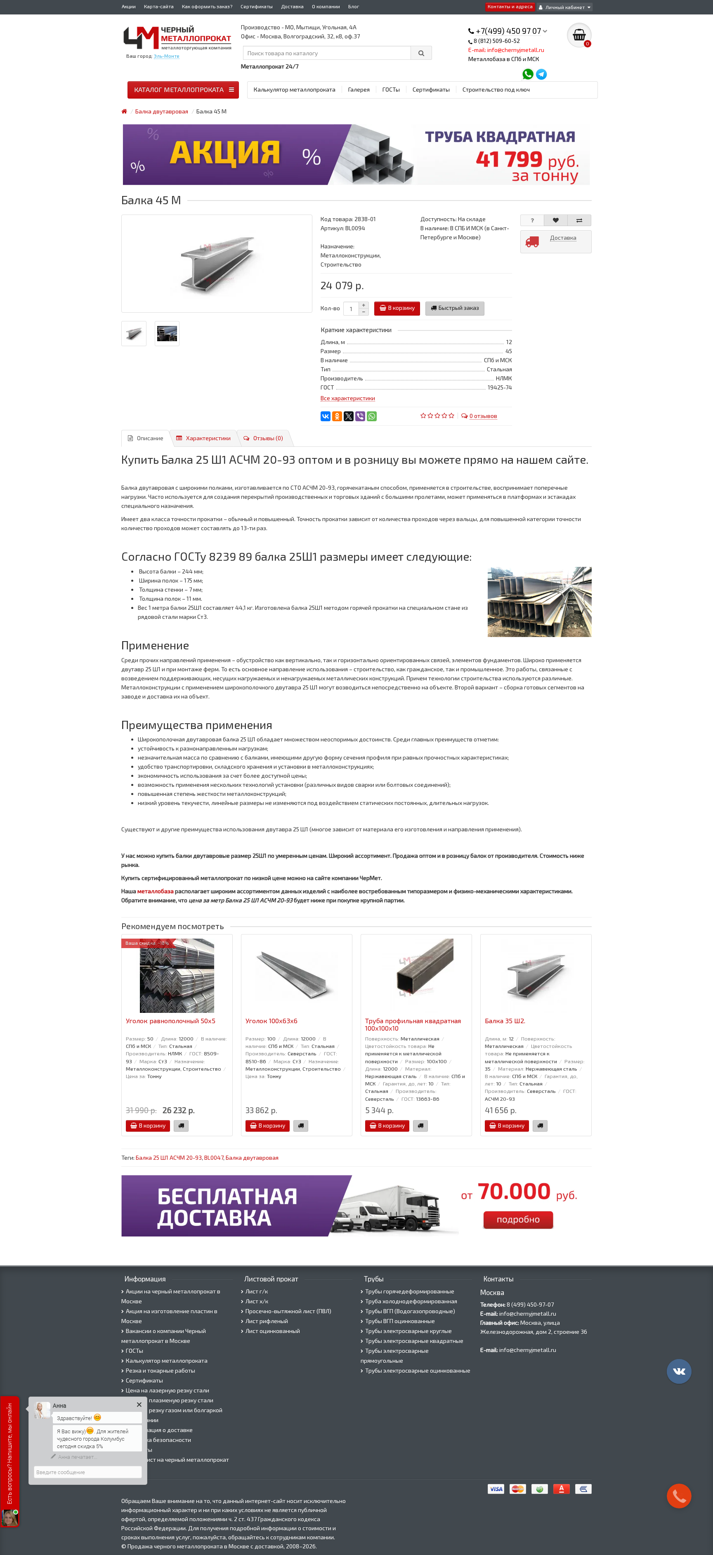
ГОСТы (391, 89)
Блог (353, 6)
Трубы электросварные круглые (408, 1330)
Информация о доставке (159, 1429)
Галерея (359, 89)
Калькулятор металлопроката (294, 89)
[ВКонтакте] (326, 416)
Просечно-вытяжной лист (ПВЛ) (288, 1310)
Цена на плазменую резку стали (169, 1400)
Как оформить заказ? (207, 6)
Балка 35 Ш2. (505, 1020)
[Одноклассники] (337, 416)
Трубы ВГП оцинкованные (400, 1320)
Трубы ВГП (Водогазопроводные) (410, 1310)
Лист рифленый (267, 1320)
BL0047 (213, 1157)
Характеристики (208, 437)
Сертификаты (257, 6)
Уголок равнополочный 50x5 (170, 1020)
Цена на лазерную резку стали (167, 1390)
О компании (326, 6)
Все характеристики (348, 397)
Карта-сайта (159, 6)
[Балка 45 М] (216, 264)
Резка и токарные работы (160, 1370)
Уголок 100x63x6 (271, 1020)
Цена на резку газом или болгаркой (174, 1409)
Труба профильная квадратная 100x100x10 (413, 1024)
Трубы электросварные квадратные (414, 1340)
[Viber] (360, 416)
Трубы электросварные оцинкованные (417, 1370)
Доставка (292, 6)
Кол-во (330, 307)
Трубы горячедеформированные (409, 1291)
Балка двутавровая (252, 1157)
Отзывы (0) (268, 437)
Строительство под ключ (496, 89)
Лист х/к (257, 1301)
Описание (150, 437)
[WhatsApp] (372, 416)
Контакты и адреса (510, 6)
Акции (129, 6)
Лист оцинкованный (273, 1330)
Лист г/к (257, 1291)
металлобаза (155, 890)
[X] (349, 416)
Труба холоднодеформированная (411, 1301)
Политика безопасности (158, 1439)
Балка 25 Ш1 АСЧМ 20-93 (169, 1157)
